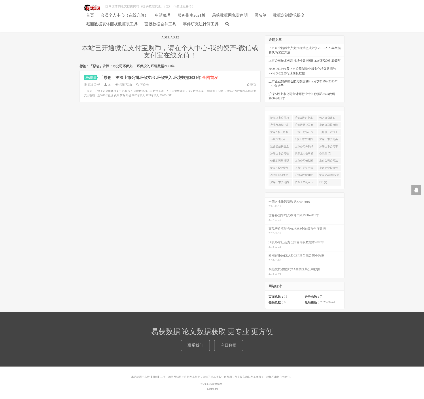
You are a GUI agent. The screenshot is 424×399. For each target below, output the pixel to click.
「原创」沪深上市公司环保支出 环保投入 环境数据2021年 (159, 77)
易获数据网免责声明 (230, 15)
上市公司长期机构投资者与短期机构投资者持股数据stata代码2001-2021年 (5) (304, 161)
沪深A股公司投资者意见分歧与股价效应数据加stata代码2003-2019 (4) (304, 175)
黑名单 (260, 15)
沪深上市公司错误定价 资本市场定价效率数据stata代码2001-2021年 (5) (280, 154)
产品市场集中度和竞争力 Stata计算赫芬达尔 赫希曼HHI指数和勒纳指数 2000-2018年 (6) (280, 125)
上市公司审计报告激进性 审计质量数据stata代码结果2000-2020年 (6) (304, 133)
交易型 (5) (325, 153)
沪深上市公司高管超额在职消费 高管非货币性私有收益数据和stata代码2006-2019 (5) (328, 140)
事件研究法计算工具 (201, 24)
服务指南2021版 (191, 15)
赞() (253, 84)
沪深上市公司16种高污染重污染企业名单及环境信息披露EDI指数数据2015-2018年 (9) (280, 118)
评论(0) (144, 84)
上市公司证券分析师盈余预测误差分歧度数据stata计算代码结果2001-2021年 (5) (304, 168)
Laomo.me (212, 388)
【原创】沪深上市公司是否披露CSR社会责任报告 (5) (328, 133)
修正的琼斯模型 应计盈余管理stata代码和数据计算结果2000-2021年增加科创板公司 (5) (279, 161)
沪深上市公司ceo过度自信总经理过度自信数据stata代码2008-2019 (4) (304, 183)
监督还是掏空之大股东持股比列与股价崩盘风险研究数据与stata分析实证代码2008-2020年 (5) (279, 147)
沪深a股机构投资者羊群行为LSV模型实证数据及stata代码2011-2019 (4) (329, 175)
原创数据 (90, 77)
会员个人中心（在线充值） (124, 15)
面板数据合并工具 (160, 24)
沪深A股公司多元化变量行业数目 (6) (279, 133)
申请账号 (163, 15)
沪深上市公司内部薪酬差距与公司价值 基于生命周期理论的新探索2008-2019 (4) (280, 183)
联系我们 (195, 345)
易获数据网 (90, 7)
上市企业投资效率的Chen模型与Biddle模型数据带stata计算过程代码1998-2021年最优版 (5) (329, 168)
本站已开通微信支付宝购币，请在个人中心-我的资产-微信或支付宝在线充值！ (170, 51)
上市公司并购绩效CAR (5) (304, 147)
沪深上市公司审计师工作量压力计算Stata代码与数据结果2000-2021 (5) (328, 147)
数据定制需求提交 (289, 15)
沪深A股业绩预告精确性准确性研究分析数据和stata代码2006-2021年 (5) (279, 168)
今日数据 (229, 345)
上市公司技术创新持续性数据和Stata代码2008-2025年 (305, 60)
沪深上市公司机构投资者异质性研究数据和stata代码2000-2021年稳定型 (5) (304, 154)
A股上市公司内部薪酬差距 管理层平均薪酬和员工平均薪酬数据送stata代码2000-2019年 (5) (304, 140)
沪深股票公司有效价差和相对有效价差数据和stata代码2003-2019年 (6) (304, 125)
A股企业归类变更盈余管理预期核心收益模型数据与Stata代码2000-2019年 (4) (279, 175)
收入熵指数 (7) (327, 117)
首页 (90, 15)
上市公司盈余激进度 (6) (328, 125)
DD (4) (323, 182)
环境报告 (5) (277, 139)
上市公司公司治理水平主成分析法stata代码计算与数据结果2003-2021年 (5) (329, 161)
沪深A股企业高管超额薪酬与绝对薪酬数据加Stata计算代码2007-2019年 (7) (304, 118)
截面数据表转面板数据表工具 (112, 24)
